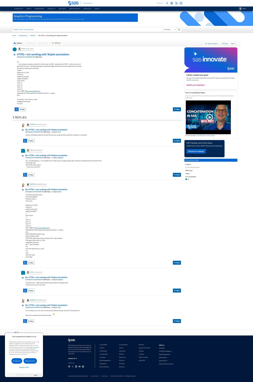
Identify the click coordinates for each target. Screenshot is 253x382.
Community (17, 8)
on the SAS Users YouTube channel (205, 135)
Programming (39, 8)
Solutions (87, 8)
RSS (83, 366)
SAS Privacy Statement (33, 347)
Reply (178, 109)
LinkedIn (76, 366)
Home (14, 35)
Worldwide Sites (171, 3)
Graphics (33, 35)
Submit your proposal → (195, 85)
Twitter (73, 366)
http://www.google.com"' (42, 228)
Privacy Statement (83, 376)
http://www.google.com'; (33, 91)
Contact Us (176, 3)
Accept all (16, 361)
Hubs (96, 8)
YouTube (80, 366)
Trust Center (104, 376)
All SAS (159, 3)
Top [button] (17, 332)
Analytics (51, 8)
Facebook (69, 366)
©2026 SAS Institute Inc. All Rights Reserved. (123, 376)
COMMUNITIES (87, 3)
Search (167, 3)
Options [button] (19, 43)
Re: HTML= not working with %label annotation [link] (53, 35)
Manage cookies (24, 367)
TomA (23, 49)
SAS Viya (61, 8)
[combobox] (97, 29)
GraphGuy (33, 124)
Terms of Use (94, 376)
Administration (74, 8)
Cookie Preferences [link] (73, 376)
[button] (14, 55)
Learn (28, 8)
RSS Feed (57, 43)
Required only (30, 361)
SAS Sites (181, 3)
